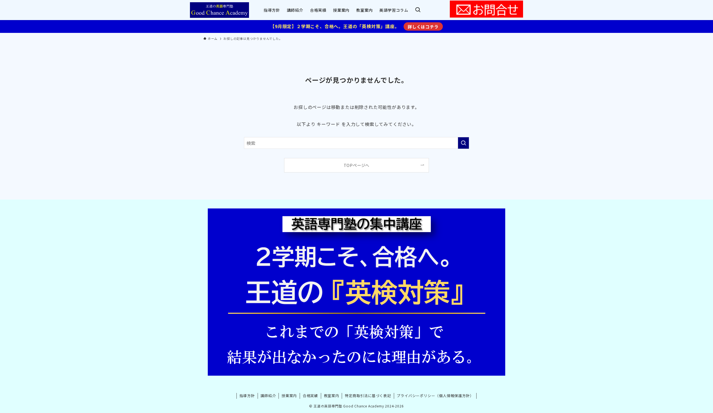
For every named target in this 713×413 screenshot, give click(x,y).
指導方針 (247, 395)
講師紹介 (268, 395)
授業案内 (289, 395)
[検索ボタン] (418, 10)
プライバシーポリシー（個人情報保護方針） (435, 395)
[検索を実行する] (463, 143)
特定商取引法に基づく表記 (368, 395)
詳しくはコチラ (423, 26)
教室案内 (331, 395)
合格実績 (310, 395)
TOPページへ (357, 165)
